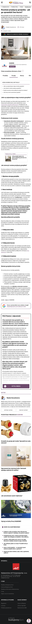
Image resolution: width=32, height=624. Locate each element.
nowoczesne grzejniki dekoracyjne (9, 104)
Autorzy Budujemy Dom (7, 587)
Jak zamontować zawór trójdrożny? (11, 496)
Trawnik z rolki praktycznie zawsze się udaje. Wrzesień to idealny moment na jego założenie (15, 540)
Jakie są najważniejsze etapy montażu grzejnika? (13, 86)
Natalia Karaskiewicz (11, 27)
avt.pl (8, 577)
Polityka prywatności (6, 607)
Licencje (3, 605)
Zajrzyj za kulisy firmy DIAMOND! (11, 521)
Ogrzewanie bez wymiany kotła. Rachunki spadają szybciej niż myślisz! (13, 469)
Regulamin (3, 603)
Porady (14, 75)
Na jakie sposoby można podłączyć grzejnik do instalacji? (15, 90)
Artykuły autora (8, 410)
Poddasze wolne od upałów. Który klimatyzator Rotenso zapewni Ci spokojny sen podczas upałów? (16, 532)
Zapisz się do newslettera (7, 593)
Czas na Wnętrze (22, 603)
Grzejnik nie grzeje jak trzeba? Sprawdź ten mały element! (16, 442)
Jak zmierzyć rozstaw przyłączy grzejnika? (12, 88)
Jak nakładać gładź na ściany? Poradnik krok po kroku (16, 544)
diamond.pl (12, 66)
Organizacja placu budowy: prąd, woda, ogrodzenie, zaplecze (16, 552)
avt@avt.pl (4, 577)
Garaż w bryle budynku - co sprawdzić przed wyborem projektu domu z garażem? (15, 548)
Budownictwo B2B (22, 607)
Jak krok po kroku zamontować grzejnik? (12, 92)
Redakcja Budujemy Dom (7, 585)
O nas (2, 591)
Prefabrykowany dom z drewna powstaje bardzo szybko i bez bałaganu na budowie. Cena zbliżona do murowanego (16, 536)
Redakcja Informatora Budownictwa (10, 589)
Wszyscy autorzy (23, 410)
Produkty (5, 75)
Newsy (22, 75)
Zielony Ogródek (22, 605)
